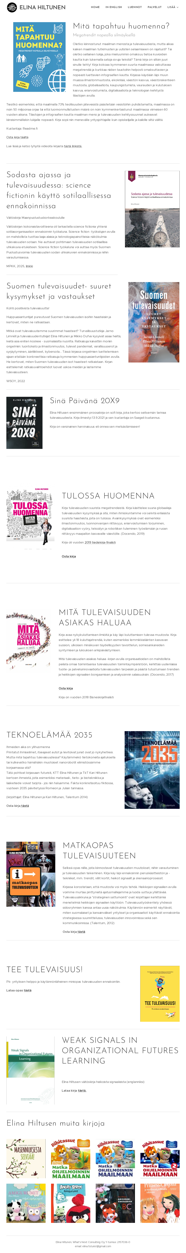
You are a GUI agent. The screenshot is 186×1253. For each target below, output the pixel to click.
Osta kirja (69, 556)
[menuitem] (96, 7)
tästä (24, 806)
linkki (29, 266)
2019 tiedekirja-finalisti (100, 542)
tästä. (82, 1091)
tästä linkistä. (73, 146)
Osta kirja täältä (17, 137)
